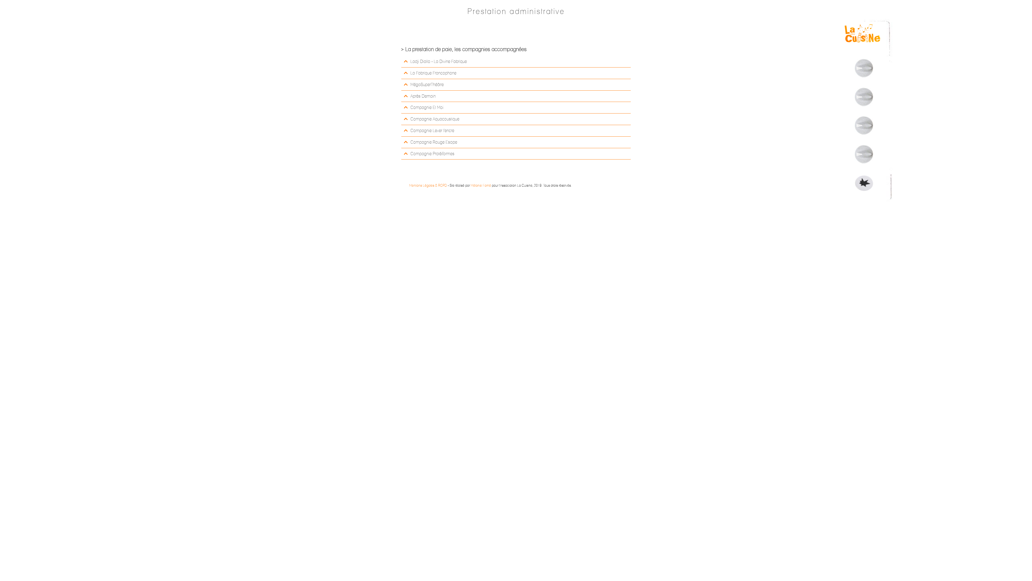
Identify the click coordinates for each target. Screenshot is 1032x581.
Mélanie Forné (481, 185)
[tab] (516, 62)
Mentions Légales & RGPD (428, 185)
